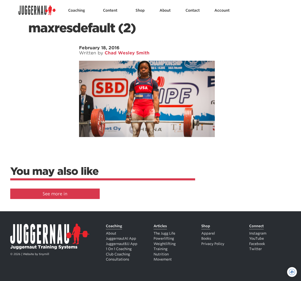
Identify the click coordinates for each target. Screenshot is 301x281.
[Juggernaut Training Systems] (37, 10)
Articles (160, 226)
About (165, 10)
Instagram (257, 233)
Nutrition (161, 254)
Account (222, 10)
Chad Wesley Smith (127, 52)
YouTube (256, 238)
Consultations (117, 259)
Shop (140, 10)
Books (206, 238)
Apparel (208, 233)
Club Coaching (118, 254)
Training (160, 249)
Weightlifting (165, 244)
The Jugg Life (164, 233)
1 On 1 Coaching (119, 249)
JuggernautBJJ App (121, 244)
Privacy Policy (212, 244)
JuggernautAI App (121, 238)
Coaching (76, 10)
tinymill (44, 254)
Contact (193, 10)
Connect (256, 226)
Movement (163, 259)
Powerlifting (164, 238)
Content (110, 10)
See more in (55, 193)
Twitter (255, 249)
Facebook (257, 244)
